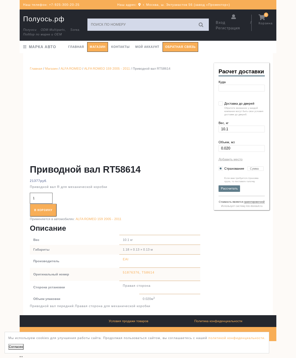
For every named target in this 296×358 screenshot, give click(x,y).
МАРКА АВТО (42, 47)
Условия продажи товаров (128, 321)
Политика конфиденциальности (218, 321)
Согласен (16, 347)
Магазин (97, 47)
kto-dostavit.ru (254, 206)
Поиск (201, 24)
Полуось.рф (44, 19)
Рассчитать (229, 188)
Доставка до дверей (239, 103)
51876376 (131, 272)
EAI (126, 259)
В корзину (43, 210)
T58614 (148, 272)
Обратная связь (180, 47)
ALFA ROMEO (71, 68)
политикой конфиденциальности (236, 338)
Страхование (234, 168)
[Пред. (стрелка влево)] (20, 356)
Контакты (120, 47)
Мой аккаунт (147, 47)
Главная (76, 47)
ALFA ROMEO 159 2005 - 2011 (107, 68)
